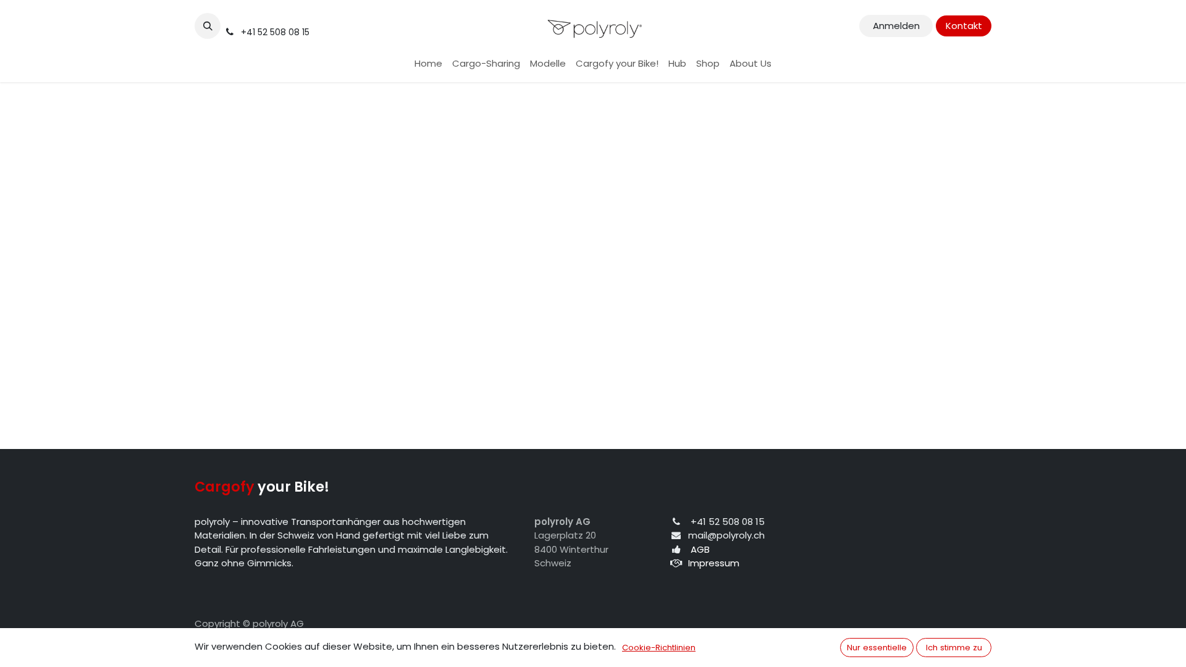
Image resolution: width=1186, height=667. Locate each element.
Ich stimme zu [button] (954, 647)
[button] (208, 26)
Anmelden (896, 25)
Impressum (713, 562)
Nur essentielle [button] (877, 647)
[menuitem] (428, 64)
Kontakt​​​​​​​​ (964, 25)
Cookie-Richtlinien (659, 647)
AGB (700, 549)
